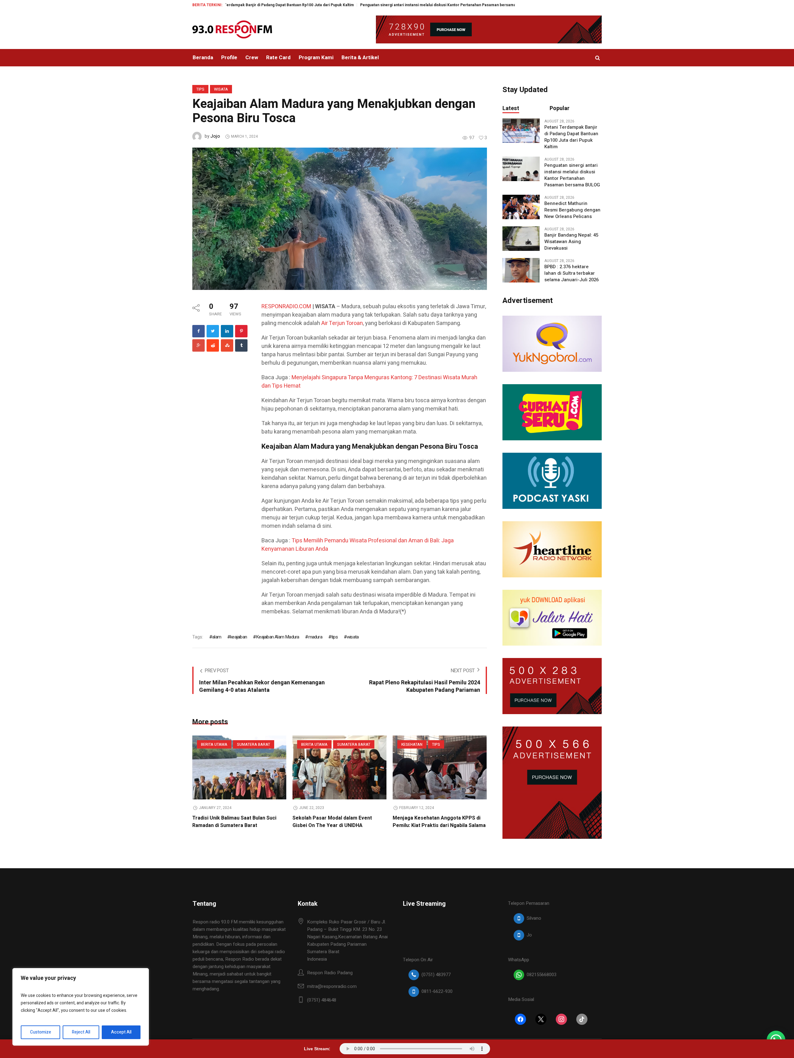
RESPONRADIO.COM (286, 306)
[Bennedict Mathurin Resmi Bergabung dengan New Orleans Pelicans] (521, 206)
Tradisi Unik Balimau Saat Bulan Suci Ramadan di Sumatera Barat (234, 821)
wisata (353, 636)
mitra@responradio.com (332, 986)
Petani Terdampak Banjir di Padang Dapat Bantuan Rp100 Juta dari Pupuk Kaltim (237, 5)
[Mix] (227, 345)
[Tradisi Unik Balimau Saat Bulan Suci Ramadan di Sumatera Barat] (239, 767)
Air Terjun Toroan (342, 323)
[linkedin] (227, 331)
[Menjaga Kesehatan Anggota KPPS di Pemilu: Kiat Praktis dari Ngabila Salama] (440, 767)
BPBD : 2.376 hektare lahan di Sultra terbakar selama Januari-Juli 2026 (571, 273)
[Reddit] (213, 345)
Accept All (121, 1032)
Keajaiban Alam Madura (277, 636)
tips (334, 636)
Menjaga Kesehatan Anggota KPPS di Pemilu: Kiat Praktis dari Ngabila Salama (439, 821)
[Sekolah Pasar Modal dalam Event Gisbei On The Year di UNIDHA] (339, 767)
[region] (80, 1007)
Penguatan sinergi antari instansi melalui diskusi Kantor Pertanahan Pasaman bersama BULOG (399, 5)
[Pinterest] (241, 331)
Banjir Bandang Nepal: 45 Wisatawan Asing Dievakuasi (571, 241)
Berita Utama (214, 744)
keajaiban (238, 636)
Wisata (221, 89)
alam (216, 636)
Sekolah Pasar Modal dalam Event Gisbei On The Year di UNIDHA (332, 821)
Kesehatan (411, 744)
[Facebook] (198, 331)
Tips (200, 89)
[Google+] (198, 345)
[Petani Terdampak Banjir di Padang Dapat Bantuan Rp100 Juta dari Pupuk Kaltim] (521, 130)
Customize (40, 1032)
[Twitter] (213, 331)
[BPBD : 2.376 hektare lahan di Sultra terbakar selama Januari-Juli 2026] (521, 270)
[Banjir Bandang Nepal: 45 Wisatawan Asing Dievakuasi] (521, 238)
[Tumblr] (241, 345)
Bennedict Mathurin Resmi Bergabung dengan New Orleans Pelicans (572, 210)
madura (315, 636)
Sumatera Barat (253, 744)
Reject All (81, 1032)
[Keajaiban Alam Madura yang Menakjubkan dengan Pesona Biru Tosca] (339, 218)
